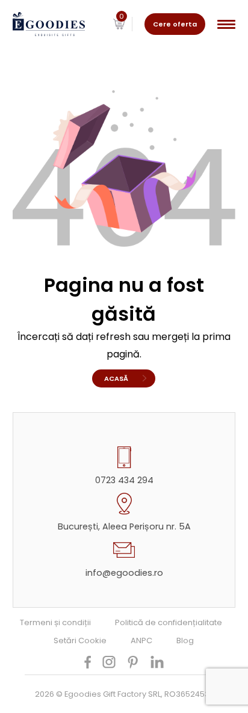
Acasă (116, 378)
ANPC (141, 640)
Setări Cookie (80, 640)
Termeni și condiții (55, 622)
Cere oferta (175, 24)
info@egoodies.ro (124, 573)
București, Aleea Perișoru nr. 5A (124, 526)
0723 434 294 (124, 480)
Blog (185, 640)
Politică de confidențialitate (168, 622)
